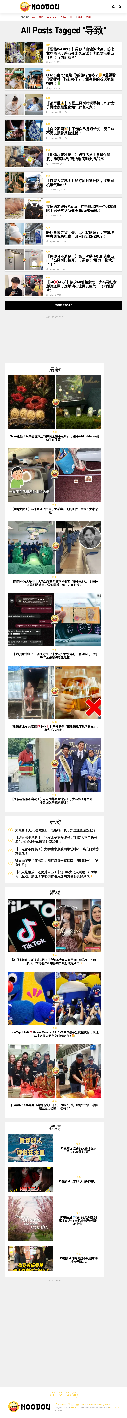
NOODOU (75, 1408)
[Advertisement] (54, 339)
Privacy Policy (103, 1404)
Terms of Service (88, 1404)
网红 (41, 17)
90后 (63, 17)
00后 (72, 17)
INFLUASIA (114, 1408)
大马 (33, 17)
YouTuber (52, 17)
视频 (88, 17)
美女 (80, 17)
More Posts (63, 305)
